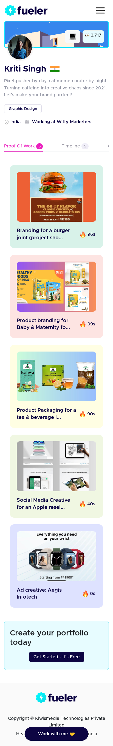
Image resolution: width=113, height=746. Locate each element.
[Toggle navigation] (100, 10)
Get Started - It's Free (56, 657)
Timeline (74, 146)
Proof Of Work (22, 146)
